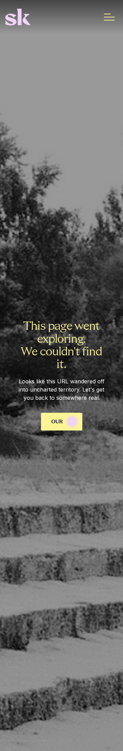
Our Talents (63, 425)
